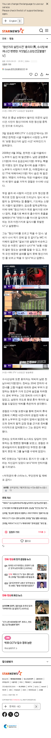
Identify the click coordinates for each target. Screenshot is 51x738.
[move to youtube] (16, 714)
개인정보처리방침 (15, 679)
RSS (21, 682)
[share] (41, 74)
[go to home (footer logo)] (12, 673)
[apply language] (19, 21)
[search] (41, 30)
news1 (43, 686)
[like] (31, 74)
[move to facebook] (4, 714)
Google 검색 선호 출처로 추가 (15, 69)
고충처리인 (39, 679)
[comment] (36, 74)
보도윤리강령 (37, 682)
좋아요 (28, 541)
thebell (17, 690)
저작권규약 (5, 682)
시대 (10, 690)
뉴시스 (37, 686)
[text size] (47, 74)
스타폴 (41, 690)
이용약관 (14, 682)
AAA (24, 690)
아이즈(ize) (32, 690)
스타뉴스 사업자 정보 (8, 695)
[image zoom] (45, 104)
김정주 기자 (6, 64)
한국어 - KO (15, 706)
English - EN (15, 21)
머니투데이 (22, 686)
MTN (30, 686)
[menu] (46, 30)
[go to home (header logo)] (13, 30)
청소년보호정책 (28, 679)
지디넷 (4, 690)
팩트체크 (28, 682)
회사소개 (5, 679)
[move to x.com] (10, 714)
